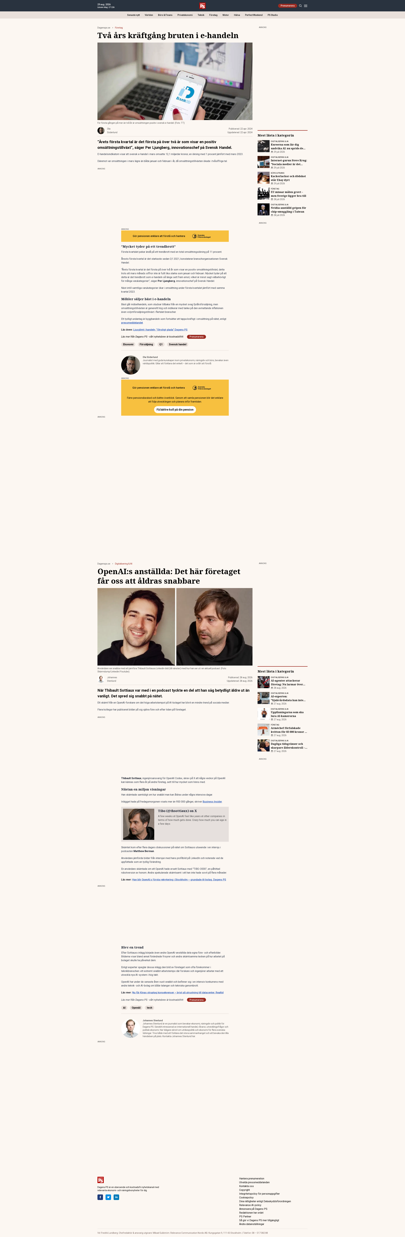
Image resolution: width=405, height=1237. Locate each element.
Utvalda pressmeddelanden (254, 1182)
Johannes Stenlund (153, 1020)
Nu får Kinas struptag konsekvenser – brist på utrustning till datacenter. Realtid (178, 992)
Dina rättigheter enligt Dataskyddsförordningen (265, 1201)
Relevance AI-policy (250, 1205)
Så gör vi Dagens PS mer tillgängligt (259, 1220)
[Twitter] (108, 1197)
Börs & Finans (165, 15)
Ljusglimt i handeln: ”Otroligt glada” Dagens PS (160, 329)
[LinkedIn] (116, 1197)
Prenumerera (288, 5)
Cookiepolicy (246, 1197)
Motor (226, 15)
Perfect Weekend (254, 15)
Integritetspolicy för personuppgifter (259, 1193)
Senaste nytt (133, 15)
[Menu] (306, 6)
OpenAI (136, 1007)
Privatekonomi (185, 15)
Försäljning (146, 344)
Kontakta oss (246, 1186)
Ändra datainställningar (251, 1224)
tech (149, 1007)
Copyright (244, 1189)
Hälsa (237, 15)
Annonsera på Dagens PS (253, 1208)
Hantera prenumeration (251, 1178)
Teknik (201, 15)
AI (124, 1007)
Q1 (161, 344)
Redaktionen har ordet (251, 1212)
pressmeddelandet (132, 322)
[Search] (300, 6)
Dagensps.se (103, 27)
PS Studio (273, 15)
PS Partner (245, 1216)
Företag (213, 15)
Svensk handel (177, 344)
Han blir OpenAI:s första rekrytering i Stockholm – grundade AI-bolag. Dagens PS (179, 879)
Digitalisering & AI (123, 563)
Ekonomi (128, 344)
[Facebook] (100, 1197)
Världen (149, 15)
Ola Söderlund (150, 357)
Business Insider (212, 801)
